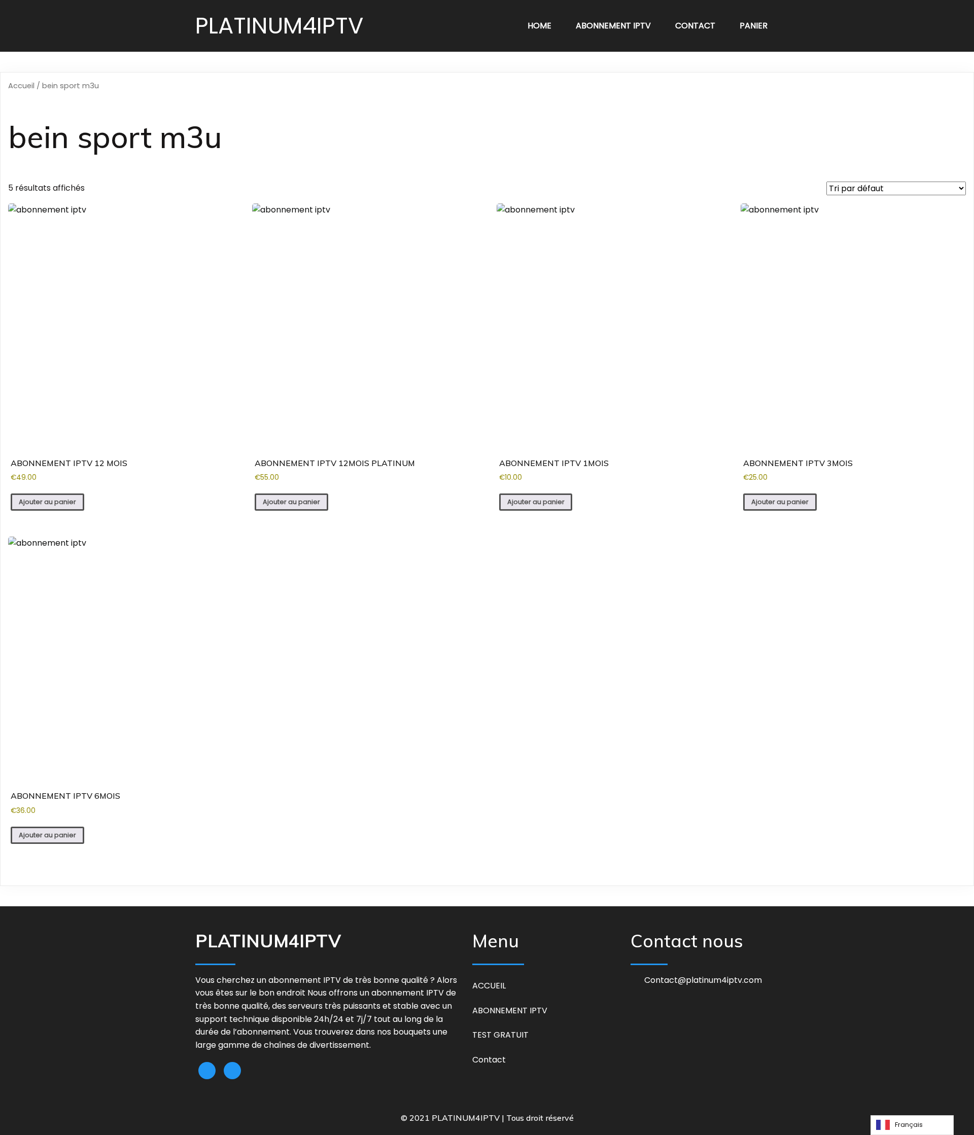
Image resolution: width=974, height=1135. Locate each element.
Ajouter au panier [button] (47, 502)
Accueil (21, 86)
